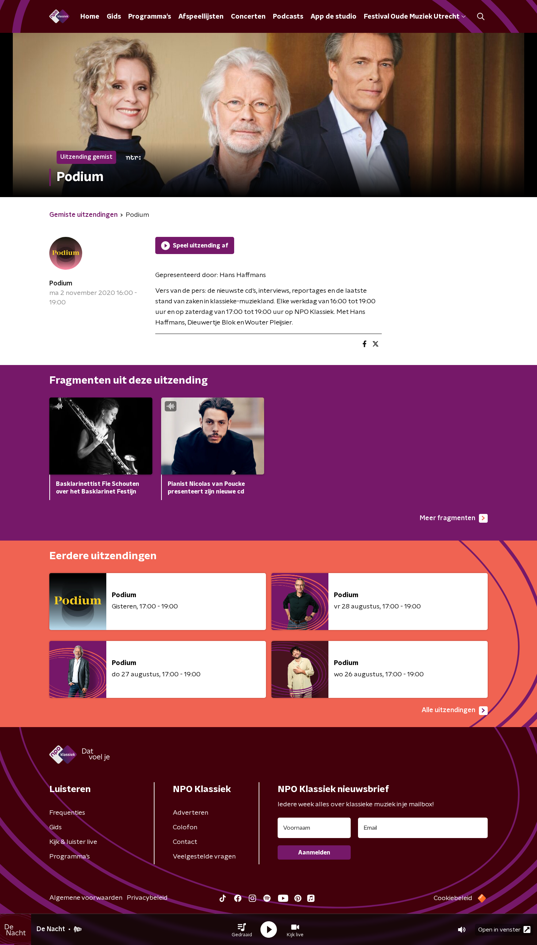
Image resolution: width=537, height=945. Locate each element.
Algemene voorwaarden (85, 898)
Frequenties (67, 813)
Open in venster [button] (499, 930)
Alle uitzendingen (448, 710)
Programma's (149, 17)
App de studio (334, 17)
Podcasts (288, 17)
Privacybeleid (147, 898)
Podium (60, 283)
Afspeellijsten (201, 17)
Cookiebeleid (453, 898)
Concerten (248, 17)
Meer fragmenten (447, 518)
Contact (185, 842)
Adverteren (190, 813)
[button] (242, 929)
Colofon (185, 827)
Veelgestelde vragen (204, 856)
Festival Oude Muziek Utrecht (411, 17)
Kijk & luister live (73, 842)
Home (89, 17)
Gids (114, 17)
